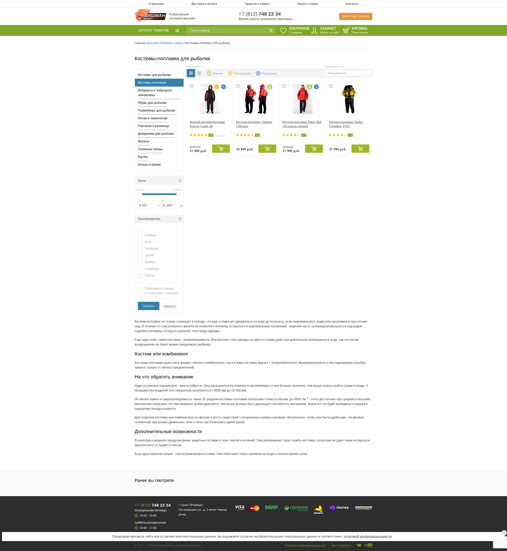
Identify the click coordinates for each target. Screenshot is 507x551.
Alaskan (150, 235)
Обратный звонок (355, 16)
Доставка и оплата (204, 3)
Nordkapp (152, 248)
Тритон (150, 275)
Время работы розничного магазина (265, 19)
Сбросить (169, 305)
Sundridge (152, 268)
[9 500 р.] (140, 194)
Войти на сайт (329, 32)
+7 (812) (260, 13)
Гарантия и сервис (257, 3)
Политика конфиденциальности (305, 545)
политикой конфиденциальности (368, 536)
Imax (148, 242)
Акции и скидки (307, 3)
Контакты (352, 3)
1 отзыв (220, 135)
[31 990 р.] (177, 194)
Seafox (150, 262)
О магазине (156, 3)
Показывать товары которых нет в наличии (161, 291)
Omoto (149, 255)
